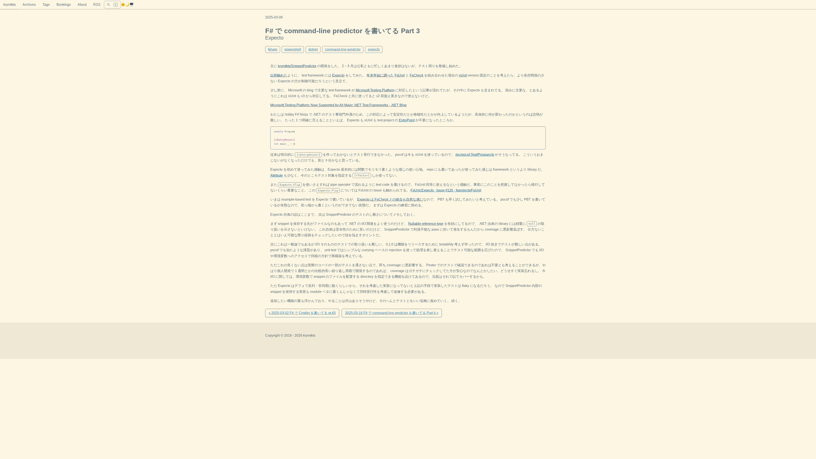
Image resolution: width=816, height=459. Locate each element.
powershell (293, 49)
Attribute (276, 175)
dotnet (313, 49)
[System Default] (131, 5)
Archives (29, 4)
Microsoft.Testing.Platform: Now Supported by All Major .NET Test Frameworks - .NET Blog (338, 105)
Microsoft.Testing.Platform (375, 90)
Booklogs (64, 4)
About (82, 4)
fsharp (272, 49)
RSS (97, 4)
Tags (46, 4)
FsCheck (416, 75)
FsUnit (400, 75)
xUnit (463, 75)
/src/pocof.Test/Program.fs (474, 154)
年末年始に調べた (380, 75)
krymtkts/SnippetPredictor (297, 66)
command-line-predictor (343, 49)
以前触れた (278, 75)
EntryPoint (407, 120)
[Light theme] (123, 5)
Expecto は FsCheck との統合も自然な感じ (390, 199)
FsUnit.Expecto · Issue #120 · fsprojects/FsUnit (446, 190)
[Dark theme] (127, 5)
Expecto (338, 75)
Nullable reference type (425, 223)
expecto (374, 49)
